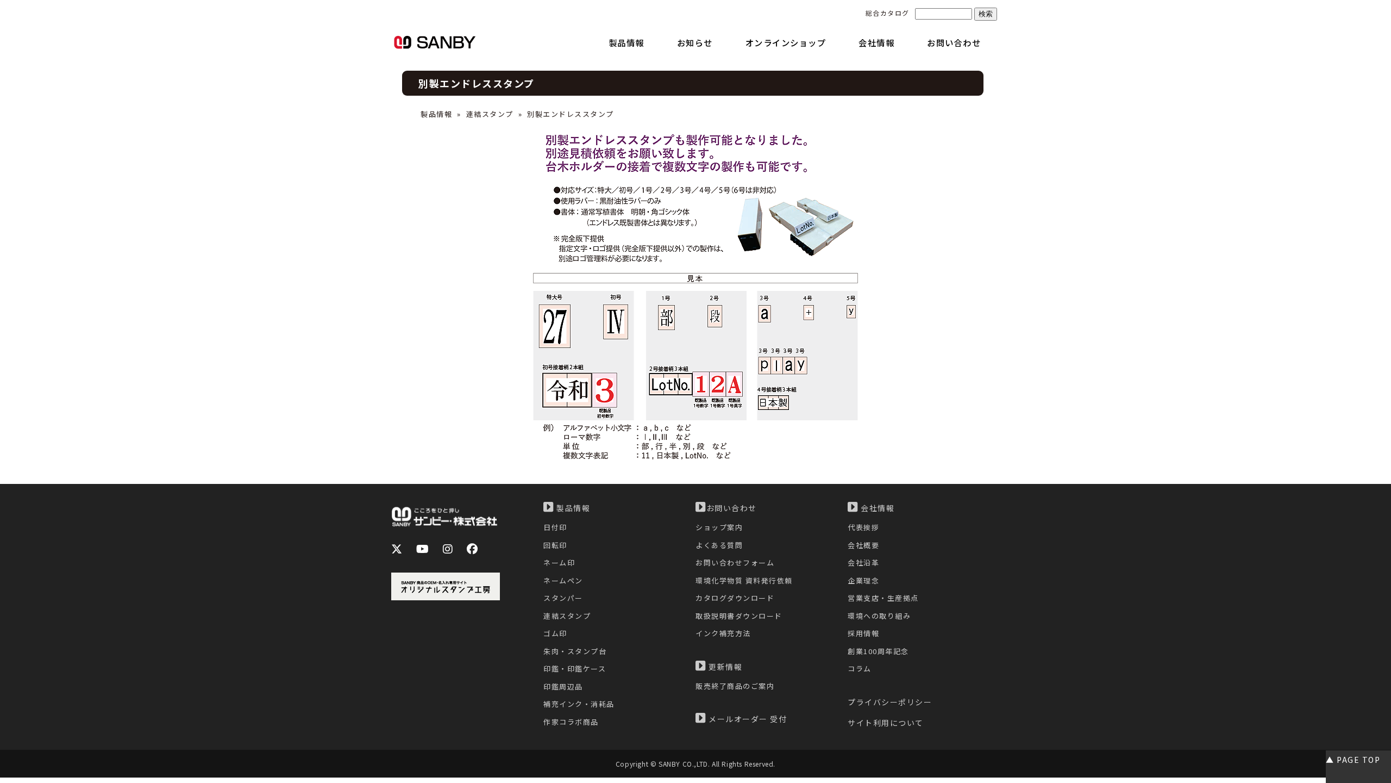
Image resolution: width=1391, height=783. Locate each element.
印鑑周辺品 (563, 686)
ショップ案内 (719, 527)
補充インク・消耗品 (579, 704)
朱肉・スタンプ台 (574, 651)
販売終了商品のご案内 (735, 686)
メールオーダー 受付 (746, 718)
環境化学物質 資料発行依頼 (744, 580)
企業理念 (863, 580)
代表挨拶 (863, 527)
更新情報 (724, 666)
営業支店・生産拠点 (883, 598)
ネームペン (563, 580)
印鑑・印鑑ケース (574, 668)
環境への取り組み (879, 616)
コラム (860, 668)
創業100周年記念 (878, 651)
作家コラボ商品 (571, 722)
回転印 (555, 545)
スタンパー (563, 598)
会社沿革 (863, 562)
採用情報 (863, 633)
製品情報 (436, 114)
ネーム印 (559, 562)
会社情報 (877, 507)
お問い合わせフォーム (735, 562)
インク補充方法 (723, 633)
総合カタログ (888, 12)
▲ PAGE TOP (1353, 759)
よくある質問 (719, 545)
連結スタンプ (489, 114)
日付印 (555, 527)
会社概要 (863, 545)
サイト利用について (886, 722)
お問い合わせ (731, 507)
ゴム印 (555, 633)
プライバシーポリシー (890, 702)
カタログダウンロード (735, 598)
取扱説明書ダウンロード (739, 616)
